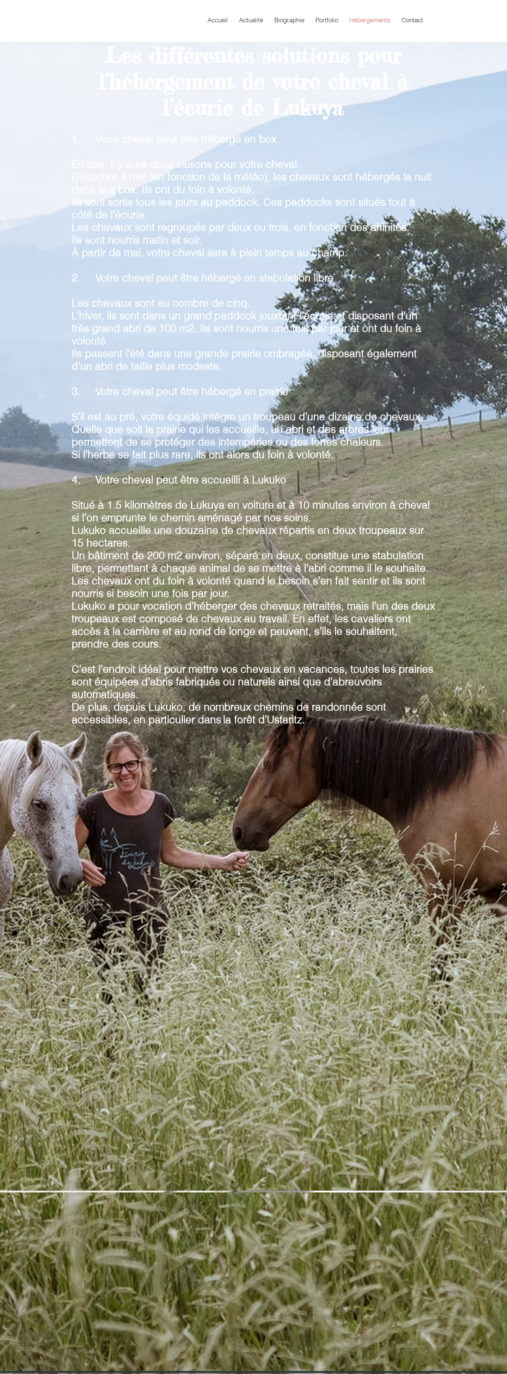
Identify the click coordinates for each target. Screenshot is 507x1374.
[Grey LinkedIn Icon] (335, 1023)
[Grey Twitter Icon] (345, 1023)
